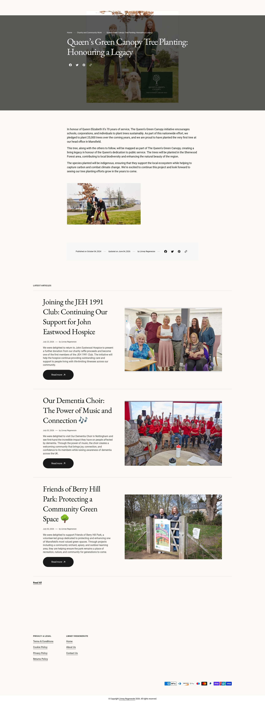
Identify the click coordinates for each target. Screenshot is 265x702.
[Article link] (132, 340)
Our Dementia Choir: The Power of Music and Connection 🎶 (77, 410)
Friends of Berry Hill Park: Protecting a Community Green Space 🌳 (71, 504)
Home (69, 33)
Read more (56, 374)
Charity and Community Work (89, 33)
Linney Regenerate (127, 699)
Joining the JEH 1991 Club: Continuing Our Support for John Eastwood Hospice (75, 316)
